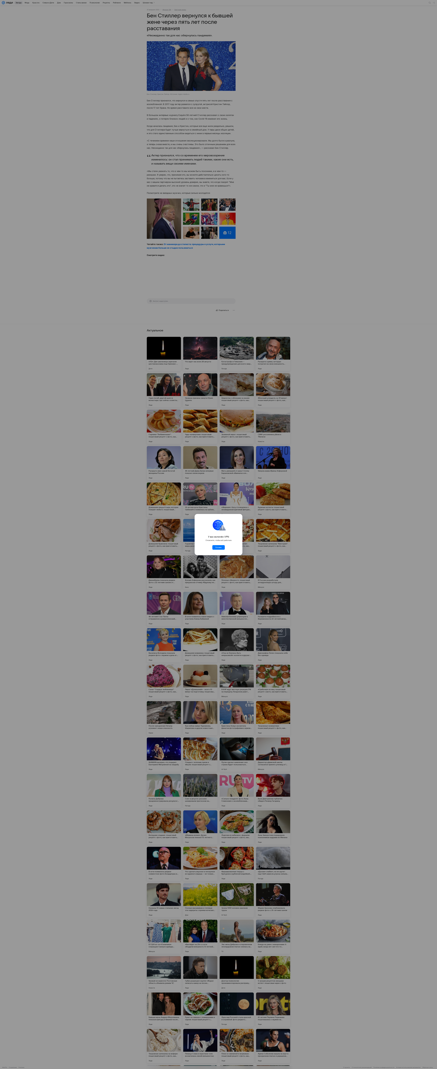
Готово (218, 547)
